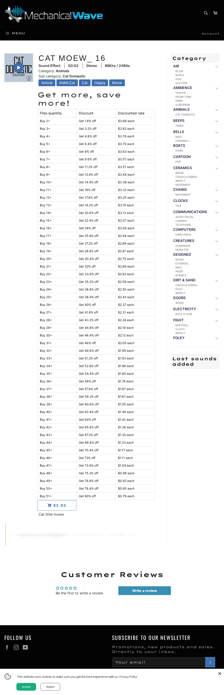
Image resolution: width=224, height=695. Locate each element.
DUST (179, 289)
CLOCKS (180, 200)
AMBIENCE (182, 88)
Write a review (144, 590)
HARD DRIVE (183, 234)
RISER (179, 271)
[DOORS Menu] (216, 298)
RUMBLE (180, 275)
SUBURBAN (182, 104)
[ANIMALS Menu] (216, 110)
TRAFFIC (180, 93)
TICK (178, 205)
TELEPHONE (183, 224)
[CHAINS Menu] (216, 190)
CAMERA (181, 220)
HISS (178, 79)
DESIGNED (182, 254)
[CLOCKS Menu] (216, 201)
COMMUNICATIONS (190, 212)
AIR (176, 66)
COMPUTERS (184, 229)
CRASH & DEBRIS (186, 177)
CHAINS (180, 189)
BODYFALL (182, 325)
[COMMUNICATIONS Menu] (216, 212)
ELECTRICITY (184, 309)
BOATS (179, 145)
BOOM (179, 259)
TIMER (179, 125)
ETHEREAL (182, 263)
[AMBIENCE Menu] (216, 88)
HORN (179, 150)
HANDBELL (182, 140)
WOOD (179, 303)
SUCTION (181, 83)
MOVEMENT (183, 184)
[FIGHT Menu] (216, 320)
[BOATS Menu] (216, 146)
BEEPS (178, 120)
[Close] (219, 673)
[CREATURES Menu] (216, 241)
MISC (178, 136)
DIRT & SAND (184, 280)
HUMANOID (182, 245)
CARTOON (182, 156)
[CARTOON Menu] (216, 157)
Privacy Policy (128, 677)
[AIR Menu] (216, 66)
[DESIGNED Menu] (216, 255)
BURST (179, 75)
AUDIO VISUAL (184, 217)
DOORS (179, 298)
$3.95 (59, 505)
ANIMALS (181, 109)
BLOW (179, 71)
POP (178, 161)
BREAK (179, 173)
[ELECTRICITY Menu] (216, 309)
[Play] (19, 67)
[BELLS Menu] (216, 132)
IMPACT (180, 180)
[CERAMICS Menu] (216, 168)
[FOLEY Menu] (216, 338)
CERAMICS (182, 168)
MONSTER (182, 249)
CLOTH (180, 329)
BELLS (178, 132)
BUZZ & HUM (183, 314)
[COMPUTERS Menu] (216, 230)
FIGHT (178, 320)
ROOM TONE (183, 96)
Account (210, 33)
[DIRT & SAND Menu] (216, 280)
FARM (179, 100)
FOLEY (178, 338)
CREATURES (183, 240)
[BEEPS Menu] (216, 121)
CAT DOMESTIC (185, 114)
